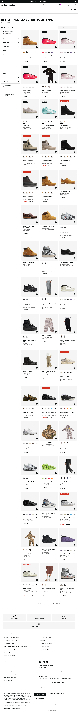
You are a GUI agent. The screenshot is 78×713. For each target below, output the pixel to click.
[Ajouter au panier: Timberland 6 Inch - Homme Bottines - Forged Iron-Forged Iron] (37, 188)
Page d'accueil (4, 15)
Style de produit (6, 62)
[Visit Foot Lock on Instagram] (40, 662)
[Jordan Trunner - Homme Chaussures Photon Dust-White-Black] (71, 372)
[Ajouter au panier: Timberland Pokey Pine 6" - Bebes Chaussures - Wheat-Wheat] (37, 258)
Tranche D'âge (6, 69)
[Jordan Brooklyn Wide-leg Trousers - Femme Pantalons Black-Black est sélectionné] (61, 336)
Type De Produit (7, 58)
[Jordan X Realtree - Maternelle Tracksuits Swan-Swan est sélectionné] (61, 443)
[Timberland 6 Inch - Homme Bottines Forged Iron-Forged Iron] (30, 156)
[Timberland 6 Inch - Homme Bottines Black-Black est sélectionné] (61, 156)
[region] (39, 1)
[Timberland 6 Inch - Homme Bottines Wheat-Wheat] (27, 156)
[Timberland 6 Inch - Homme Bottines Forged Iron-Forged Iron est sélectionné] (24, 192)
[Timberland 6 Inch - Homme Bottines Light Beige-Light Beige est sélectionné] (43, 156)
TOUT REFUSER (40, 698)
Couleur (4, 73)
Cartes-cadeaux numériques (10, 674)
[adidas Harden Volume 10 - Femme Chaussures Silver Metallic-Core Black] (46, 52)
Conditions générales (9, 643)
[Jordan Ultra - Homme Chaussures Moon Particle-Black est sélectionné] (24, 122)
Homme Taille (6, 38)
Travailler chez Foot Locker (46, 643)
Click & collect (7, 668)
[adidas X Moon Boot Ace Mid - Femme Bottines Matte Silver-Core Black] (27, 336)
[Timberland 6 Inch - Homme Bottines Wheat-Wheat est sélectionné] (43, 192)
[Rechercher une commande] (71, 10)
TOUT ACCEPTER (40, 694)
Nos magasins (7, 671)
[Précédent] (2, 1)
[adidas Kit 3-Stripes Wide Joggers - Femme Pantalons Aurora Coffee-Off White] (65, 478)
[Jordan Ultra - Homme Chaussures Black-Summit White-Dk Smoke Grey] (30, 122)
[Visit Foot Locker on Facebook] (43, 662)
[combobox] (37, 10)
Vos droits (6, 652)
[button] (9, 22)
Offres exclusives (8, 665)
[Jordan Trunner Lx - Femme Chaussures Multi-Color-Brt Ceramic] (30, 408)
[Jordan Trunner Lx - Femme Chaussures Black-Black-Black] (27, 408)
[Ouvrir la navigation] (75, 10)
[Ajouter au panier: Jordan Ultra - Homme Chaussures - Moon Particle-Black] (37, 117)
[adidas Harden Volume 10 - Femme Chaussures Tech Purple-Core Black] (52, 52)
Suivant (58, 603)
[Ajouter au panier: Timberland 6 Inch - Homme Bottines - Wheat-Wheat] (56, 188)
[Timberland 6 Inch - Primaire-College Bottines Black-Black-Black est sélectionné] (61, 122)
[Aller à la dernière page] (63, 603)
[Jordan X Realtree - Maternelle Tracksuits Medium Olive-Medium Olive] (46, 87)
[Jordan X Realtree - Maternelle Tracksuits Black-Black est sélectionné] (43, 87)
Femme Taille (6, 42)
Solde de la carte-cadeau (10, 677)
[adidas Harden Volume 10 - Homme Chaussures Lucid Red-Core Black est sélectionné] (24, 87)
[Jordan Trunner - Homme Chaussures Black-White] (68, 372)
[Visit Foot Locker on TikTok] (47, 662)
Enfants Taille (6, 46)
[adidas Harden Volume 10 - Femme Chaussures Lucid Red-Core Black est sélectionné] (43, 52)
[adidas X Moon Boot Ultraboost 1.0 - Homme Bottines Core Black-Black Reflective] (27, 478)
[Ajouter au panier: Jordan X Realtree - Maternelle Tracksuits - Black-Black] (56, 82)
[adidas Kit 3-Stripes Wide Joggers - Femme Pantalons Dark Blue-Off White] (68, 478)
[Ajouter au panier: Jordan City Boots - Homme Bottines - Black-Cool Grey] (37, 368)
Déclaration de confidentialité (11, 640)
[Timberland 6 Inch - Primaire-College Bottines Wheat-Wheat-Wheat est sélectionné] (24, 52)
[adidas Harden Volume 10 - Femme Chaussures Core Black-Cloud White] (49, 52)
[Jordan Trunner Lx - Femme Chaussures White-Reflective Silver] (33, 408)
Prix (4, 77)
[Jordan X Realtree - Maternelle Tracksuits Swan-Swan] (49, 87)
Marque (4, 50)
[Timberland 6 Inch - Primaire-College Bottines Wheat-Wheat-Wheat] (65, 122)
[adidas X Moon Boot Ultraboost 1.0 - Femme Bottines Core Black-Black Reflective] (65, 227)
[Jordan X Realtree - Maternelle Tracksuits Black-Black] (68, 443)
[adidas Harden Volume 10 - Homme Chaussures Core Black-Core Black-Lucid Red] (30, 87)
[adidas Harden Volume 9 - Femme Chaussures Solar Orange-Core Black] (68, 408)
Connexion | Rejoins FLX (67, 5)
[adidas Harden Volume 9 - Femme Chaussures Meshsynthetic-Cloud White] (46, 478)
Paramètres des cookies (9, 655)
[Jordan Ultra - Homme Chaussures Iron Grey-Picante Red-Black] (27, 122)
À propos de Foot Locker (45, 637)
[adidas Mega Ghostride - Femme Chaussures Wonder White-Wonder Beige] (30, 443)
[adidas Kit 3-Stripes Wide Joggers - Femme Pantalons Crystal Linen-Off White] (71, 478)
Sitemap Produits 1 (44, 646)
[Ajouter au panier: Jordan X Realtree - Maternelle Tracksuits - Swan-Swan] (74, 438)
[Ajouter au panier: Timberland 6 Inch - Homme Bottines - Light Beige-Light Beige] (56, 152)
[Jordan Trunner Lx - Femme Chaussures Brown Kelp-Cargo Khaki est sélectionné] (24, 408)
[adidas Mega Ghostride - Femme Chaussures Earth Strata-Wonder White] (33, 443)
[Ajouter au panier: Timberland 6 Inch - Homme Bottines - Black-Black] (74, 152)
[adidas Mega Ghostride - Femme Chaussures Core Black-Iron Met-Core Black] (27, 443)
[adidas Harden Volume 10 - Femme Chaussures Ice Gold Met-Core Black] (33, 514)
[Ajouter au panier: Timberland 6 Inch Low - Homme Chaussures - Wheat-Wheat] (74, 188)
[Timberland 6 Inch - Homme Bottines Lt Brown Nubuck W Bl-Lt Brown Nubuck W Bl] (46, 156)
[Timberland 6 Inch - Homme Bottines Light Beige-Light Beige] (33, 156)
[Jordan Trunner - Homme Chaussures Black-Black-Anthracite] (65, 372)
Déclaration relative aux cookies (11, 637)
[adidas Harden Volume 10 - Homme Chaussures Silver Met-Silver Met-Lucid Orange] (33, 87)
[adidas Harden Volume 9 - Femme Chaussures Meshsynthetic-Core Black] (71, 408)
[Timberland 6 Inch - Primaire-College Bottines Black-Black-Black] (27, 52)
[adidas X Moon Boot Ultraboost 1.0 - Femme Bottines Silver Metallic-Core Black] (27, 299)
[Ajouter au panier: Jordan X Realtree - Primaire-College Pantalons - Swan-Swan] (56, 332)
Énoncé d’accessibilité (9, 649)
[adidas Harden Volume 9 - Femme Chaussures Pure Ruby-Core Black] (65, 408)
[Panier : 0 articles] (75, 5)
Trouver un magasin (7, 33)
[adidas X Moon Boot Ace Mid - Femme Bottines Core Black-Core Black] (46, 263)
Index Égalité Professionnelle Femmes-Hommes (15, 646)
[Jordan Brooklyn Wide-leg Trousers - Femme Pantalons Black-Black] (46, 299)
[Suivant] (75, 1)
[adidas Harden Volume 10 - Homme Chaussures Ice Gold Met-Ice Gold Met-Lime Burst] (27, 87)
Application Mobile (8, 680)
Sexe (4, 66)
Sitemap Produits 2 (44, 649)
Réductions (5, 81)
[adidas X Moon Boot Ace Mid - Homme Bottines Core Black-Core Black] (65, 585)
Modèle (4, 54)
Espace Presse (43, 640)
